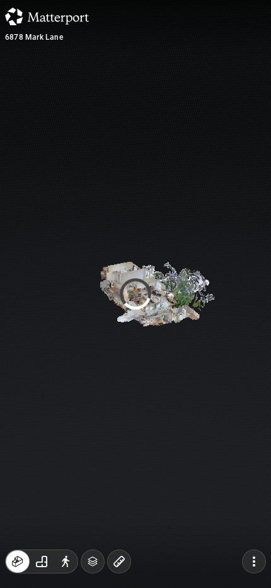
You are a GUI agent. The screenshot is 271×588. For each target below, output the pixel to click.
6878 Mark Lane (34, 37)
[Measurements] (119, 561)
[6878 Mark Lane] (135, 294)
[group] (41, 561)
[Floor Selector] (93, 561)
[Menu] (254, 561)
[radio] (18, 561)
